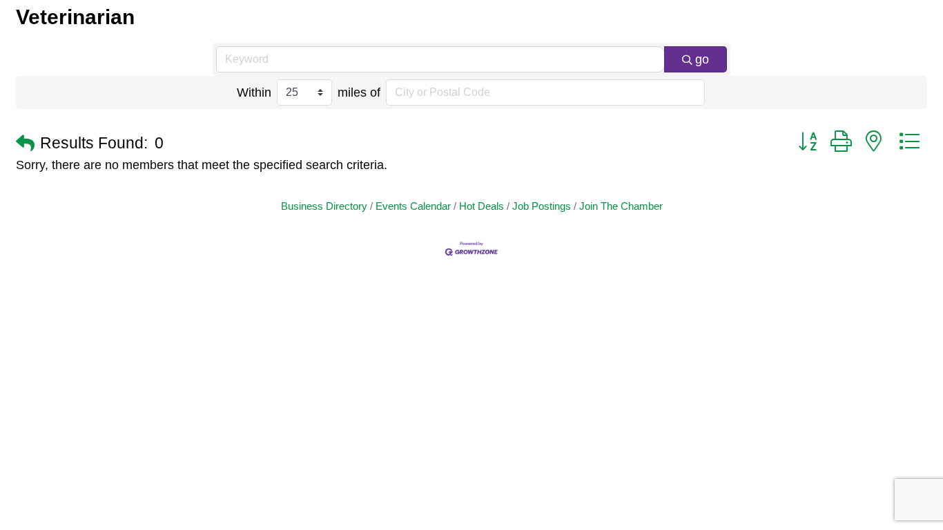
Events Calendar (413, 206)
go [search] (702, 59)
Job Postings (541, 206)
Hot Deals (481, 206)
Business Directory (324, 206)
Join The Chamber (621, 206)
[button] (25, 144)
